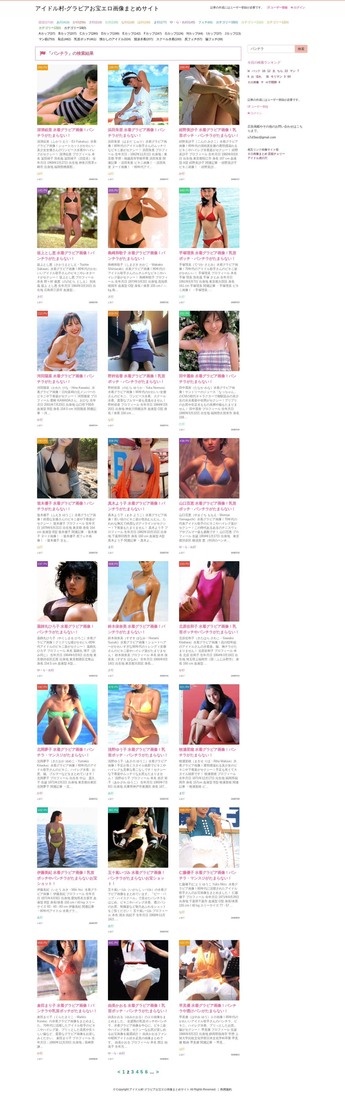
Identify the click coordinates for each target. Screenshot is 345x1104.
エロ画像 (253, 82)
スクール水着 (168, 39)
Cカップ (89, 33)
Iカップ (214, 33)
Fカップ (153, 33)
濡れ (260, 76)
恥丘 (64, 39)
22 (286, 71)
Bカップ (67, 33)
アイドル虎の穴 (257, 158)
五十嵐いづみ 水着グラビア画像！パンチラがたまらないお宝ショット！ (136, 878)
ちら (280, 71)
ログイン (299, 7)
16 (263, 71)
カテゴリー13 (50, 28)
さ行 (95, 22)
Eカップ (132, 33)
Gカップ (174, 33)
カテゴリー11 (252, 22)
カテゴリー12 (278, 22)
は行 (144, 22)
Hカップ (195, 33)
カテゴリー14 (75, 28)
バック (256, 71)
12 (269, 71)
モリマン (276, 76)
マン (292, 71)
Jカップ (233, 33)
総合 (46, 22)
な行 (127, 22)
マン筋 (47, 39)
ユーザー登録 (279, 7)
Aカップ (47, 33)
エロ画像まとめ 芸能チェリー (266, 153)
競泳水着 (143, 39)
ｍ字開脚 (271, 82)
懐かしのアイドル (115, 39)
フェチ (205, 22)
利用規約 (226, 1089)
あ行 (63, 22)
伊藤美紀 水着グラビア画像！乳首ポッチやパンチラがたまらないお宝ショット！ (67, 878)
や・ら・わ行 (182, 22)
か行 (79, 22)
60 (289, 76)
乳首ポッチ (85, 39)
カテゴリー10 (227, 22)
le (249, 71)
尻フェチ (193, 39)
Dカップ (110, 33)
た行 (111, 22)
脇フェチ (214, 39)
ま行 (160, 22)
